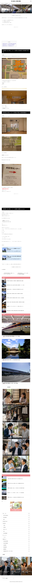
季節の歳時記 (16, 517)
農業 (16, 519)
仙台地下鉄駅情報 (16, 543)
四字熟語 (16, 527)
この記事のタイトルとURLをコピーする (16, 15)
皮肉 (16, 531)
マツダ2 (16, 537)
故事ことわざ (16, 529)
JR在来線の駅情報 (16, 541)
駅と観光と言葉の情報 (16, 1)
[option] (5, 566)
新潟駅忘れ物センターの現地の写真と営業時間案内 (8, 44)
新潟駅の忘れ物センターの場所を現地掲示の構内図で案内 (9, 43)
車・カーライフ (16, 535)
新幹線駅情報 (3, 12)
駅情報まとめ (16, 539)
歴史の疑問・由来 (16, 521)
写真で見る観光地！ (16, 515)
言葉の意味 (16, 523)
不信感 (16, 525)
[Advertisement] (16, 33)
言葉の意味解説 (16, 533)
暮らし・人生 (16, 513)
